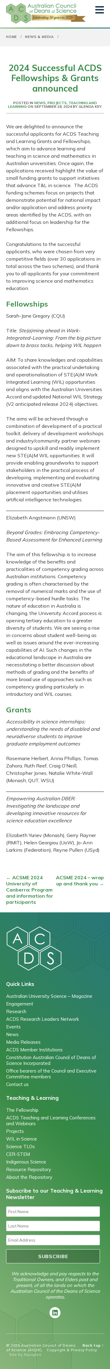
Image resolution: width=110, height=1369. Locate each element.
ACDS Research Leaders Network (42, 1019)
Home (11, 37)
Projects (57, 102)
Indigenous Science (26, 1162)
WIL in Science (21, 1139)
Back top (93, 1345)
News (40, 102)
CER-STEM (18, 1154)
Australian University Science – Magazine (49, 996)
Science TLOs (20, 1146)
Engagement (19, 1004)
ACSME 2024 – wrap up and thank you (80, 880)
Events (13, 1027)
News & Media (39, 37)
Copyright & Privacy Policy (72, 1350)
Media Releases (23, 1042)
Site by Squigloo (25, 1354)
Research (16, 1011)
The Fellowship (22, 1110)
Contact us (17, 1084)
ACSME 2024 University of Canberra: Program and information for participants (29, 889)
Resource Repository (28, 1169)
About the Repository (29, 1177)
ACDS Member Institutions (34, 1050)
